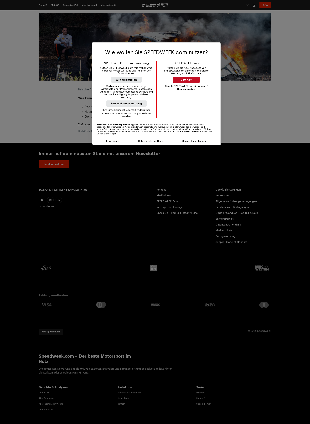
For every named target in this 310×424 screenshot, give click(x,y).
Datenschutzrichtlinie (150, 141)
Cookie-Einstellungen (194, 141)
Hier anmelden (186, 89)
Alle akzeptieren (126, 79)
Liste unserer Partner (188, 131)
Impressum (112, 141)
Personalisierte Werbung (126, 103)
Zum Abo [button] (186, 79)
